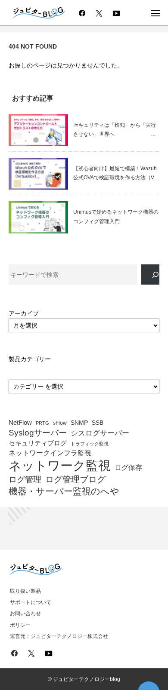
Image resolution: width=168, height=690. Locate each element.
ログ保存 (128, 467)
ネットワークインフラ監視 (50, 453)
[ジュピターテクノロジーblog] (39, 13)
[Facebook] (82, 13)
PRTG (42, 423)
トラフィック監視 (90, 444)
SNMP (79, 423)
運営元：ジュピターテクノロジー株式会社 (59, 636)
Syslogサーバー (38, 433)
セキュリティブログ (38, 443)
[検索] (150, 274)
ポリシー (20, 625)
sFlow (60, 423)
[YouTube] (116, 13)
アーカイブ (24, 313)
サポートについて (30, 602)
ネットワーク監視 (60, 465)
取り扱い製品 (25, 591)
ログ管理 (25, 479)
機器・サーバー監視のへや (64, 491)
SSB (97, 423)
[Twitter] (99, 13)
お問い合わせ (25, 613)
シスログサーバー (100, 433)
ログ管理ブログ (75, 479)
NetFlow (20, 422)
